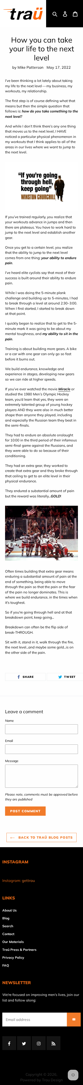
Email (9, 741)
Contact (8, 934)
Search (7, 926)
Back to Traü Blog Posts (45, 837)
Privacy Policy (13, 957)
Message (11, 761)
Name (9, 721)
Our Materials (13, 942)
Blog (5, 918)
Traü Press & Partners (19, 950)
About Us (9, 910)
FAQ (5, 965)
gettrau (28, 880)
